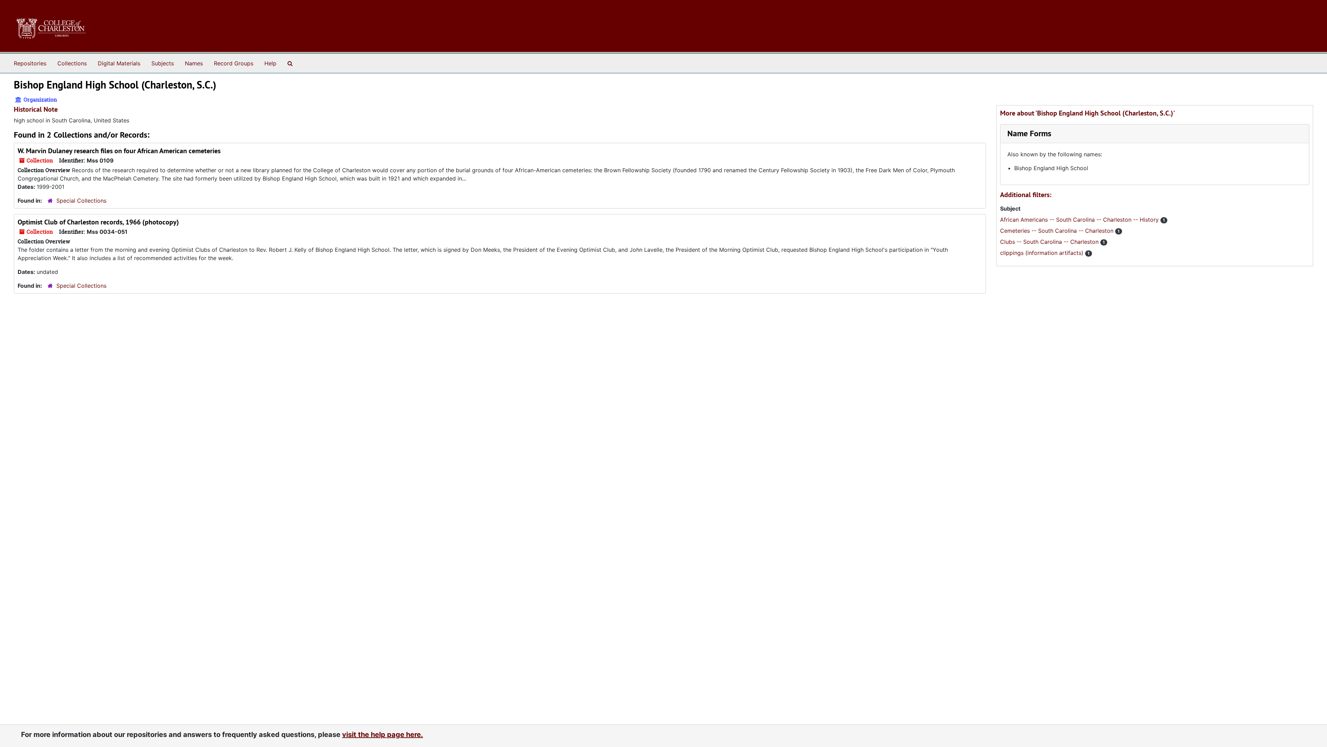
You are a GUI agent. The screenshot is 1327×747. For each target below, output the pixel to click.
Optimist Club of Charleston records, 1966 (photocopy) (98, 222)
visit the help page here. (382, 734)
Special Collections (81, 200)
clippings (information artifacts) (1042, 252)
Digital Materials (119, 63)
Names (194, 63)
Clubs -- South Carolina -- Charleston (1050, 241)
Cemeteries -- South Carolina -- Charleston (1057, 230)
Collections (72, 63)
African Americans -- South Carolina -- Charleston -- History (1080, 219)
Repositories (30, 63)
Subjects (162, 63)
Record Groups (233, 63)
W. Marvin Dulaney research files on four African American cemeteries (119, 150)
